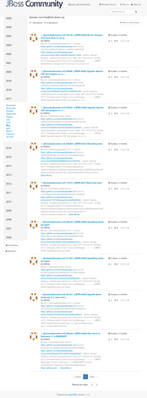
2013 (8, 174)
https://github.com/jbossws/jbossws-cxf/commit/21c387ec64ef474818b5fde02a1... (61, 277)
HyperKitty (72, 394)
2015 (8, 157)
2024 (8, 36)
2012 (8, 183)
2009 (8, 210)
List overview (12, 245)
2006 (8, 237)
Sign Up (137, 4)
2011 (8, 192)
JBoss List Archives (79, 4)
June (8, 122)
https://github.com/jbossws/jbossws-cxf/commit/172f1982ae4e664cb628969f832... (62, 198)
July (8, 119)
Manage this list (108, 4)
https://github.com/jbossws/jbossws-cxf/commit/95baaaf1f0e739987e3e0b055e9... (62, 352)
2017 (8, 98)
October (9, 110)
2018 (8, 89)
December (11, 105)
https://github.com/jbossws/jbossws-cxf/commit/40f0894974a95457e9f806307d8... (62, 90)
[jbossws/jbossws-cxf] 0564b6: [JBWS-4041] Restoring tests (72, 143)
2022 (8, 54)
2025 (8, 27)
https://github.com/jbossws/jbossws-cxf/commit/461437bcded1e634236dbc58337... (62, 313)
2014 (8, 165)
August (9, 116)
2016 (8, 148)
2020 (8, 71)
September (11, 113)
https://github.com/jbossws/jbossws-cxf (58, 46)
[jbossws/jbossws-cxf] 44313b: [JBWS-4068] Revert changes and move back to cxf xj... (72, 36)
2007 (8, 228)
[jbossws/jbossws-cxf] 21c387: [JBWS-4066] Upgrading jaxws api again (72, 259)
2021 (8, 62)
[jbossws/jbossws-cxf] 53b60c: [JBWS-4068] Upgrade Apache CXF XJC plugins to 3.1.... (72, 109)
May (8, 125)
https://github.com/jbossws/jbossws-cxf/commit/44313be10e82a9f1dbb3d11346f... (62, 53)
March (9, 131)
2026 (8, 18)
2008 (8, 219)
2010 (8, 201)
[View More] (46, 175)
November (11, 108)
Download (11, 251)
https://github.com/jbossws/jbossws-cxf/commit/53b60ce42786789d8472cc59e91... (62, 126)
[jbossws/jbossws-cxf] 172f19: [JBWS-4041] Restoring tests (72, 182)
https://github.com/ (49, 367)
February (10, 133)
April (8, 128)
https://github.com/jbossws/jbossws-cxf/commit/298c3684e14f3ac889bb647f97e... (61, 240)
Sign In (125, 4)
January (9, 136)
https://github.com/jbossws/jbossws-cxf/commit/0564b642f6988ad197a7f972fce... (61, 159)
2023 (8, 45)
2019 (8, 80)
